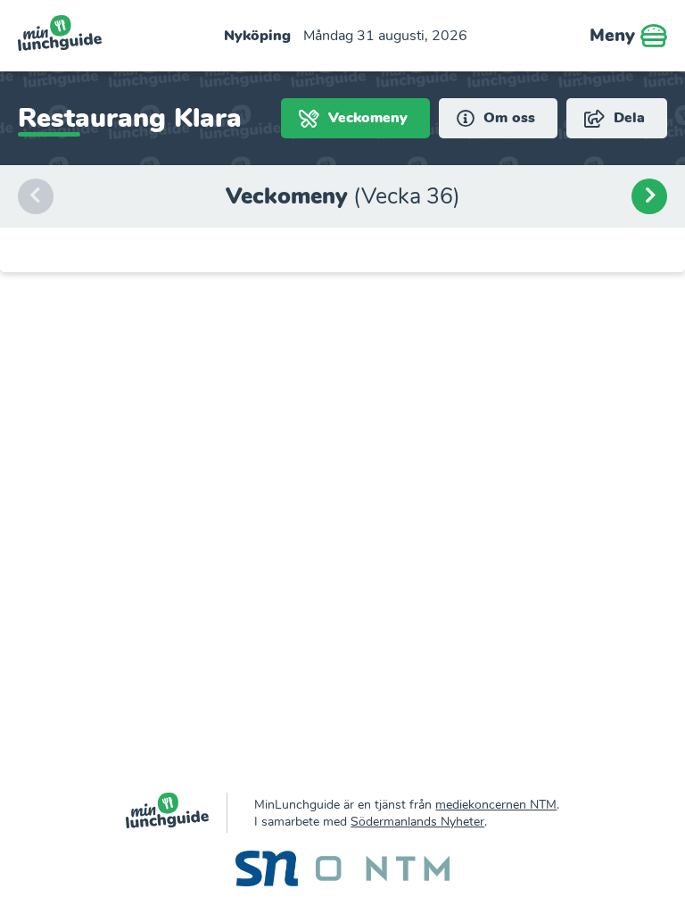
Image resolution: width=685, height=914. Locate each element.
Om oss (507, 118)
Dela (627, 118)
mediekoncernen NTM (496, 804)
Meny (615, 35)
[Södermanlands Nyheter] (266, 871)
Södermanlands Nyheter (417, 821)
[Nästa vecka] (649, 196)
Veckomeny (366, 118)
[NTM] (383, 871)
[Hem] (177, 813)
